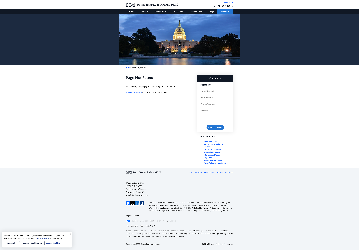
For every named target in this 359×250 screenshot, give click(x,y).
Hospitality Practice (212, 152)
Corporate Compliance (213, 149)
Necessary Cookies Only (32, 243)
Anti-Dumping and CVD (213, 144)
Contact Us (225, 12)
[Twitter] (132, 203)
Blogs (212, 12)
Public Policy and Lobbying (215, 163)
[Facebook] (128, 203)
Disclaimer (198, 172)
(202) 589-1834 (223, 6)
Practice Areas (160, 12)
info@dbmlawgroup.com (137, 195)
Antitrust (207, 147)
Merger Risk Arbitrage (213, 160)
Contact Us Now (215, 127)
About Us (144, 12)
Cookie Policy (155, 221)
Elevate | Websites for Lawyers (217, 244)
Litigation (208, 157)
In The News (178, 12)
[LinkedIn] (137, 203)
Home (131, 12)
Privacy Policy (209, 172)
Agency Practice (210, 141)
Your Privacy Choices (139, 221)
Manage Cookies (169, 221)
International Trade (212, 155)
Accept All (11, 243)
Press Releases (196, 12)
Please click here (134, 92)
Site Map (220, 172)
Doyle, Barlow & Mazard (150, 244)
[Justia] (142, 203)
